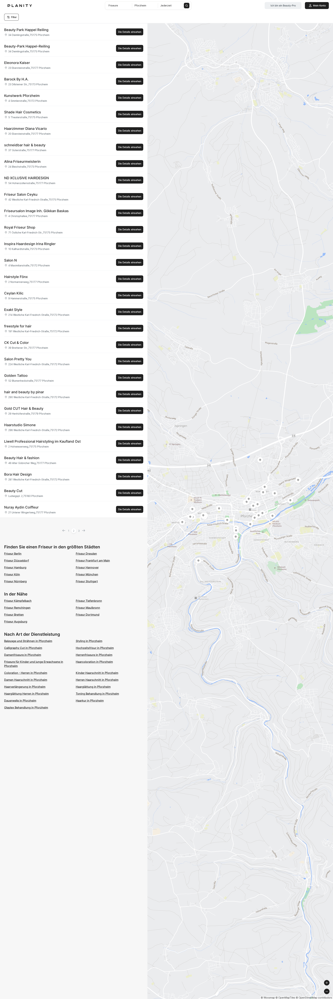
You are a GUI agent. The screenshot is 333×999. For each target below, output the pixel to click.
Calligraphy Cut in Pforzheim (23, 648)
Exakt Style (13, 310)
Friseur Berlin (13, 553)
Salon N (10, 260)
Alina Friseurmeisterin (22, 161)
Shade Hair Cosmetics (22, 112)
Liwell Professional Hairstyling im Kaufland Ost (42, 441)
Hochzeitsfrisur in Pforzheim (95, 648)
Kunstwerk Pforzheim (22, 96)
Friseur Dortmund (87, 614)
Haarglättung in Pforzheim (93, 686)
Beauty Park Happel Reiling (26, 30)
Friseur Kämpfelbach (18, 600)
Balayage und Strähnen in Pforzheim (28, 641)
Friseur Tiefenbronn (89, 600)
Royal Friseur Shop (19, 227)
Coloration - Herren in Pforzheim (25, 673)
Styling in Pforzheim (89, 641)
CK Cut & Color (16, 343)
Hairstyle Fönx (16, 277)
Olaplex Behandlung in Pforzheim (26, 707)
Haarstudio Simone (20, 425)
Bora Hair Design (18, 474)
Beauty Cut (13, 491)
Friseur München (87, 574)
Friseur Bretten (14, 614)
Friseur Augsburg (15, 621)
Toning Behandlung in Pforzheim (97, 693)
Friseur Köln (12, 574)
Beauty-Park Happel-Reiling (27, 46)
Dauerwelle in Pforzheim (20, 700)
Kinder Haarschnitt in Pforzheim (97, 673)
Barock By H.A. (16, 79)
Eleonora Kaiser (17, 63)
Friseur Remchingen (17, 607)
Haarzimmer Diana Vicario (25, 129)
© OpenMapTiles (285, 997)
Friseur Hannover (87, 567)
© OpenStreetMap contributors (314, 997)
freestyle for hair (18, 326)
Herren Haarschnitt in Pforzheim (97, 679)
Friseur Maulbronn (88, 607)
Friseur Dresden (86, 553)
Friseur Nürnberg (15, 581)
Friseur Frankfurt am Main (93, 560)
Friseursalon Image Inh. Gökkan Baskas (36, 211)
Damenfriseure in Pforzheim (22, 655)
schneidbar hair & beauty (24, 145)
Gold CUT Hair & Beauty (23, 408)
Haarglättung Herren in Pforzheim (26, 693)
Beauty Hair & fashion (21, 458)
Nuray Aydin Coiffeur (21, 507)
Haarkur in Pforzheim (90, 700)
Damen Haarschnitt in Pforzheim (25, 679)
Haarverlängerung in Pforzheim (24, 686)
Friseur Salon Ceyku (20, 194)
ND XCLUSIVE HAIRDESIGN (26, 178)
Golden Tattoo (16, 375)
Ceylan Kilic (13, 293)
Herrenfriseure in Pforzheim (94, 655)
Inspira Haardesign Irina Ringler (30, 244)
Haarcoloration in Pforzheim (94, 661)
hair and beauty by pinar (24, 392)
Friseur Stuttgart (87, 581)
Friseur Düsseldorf (16, 560)
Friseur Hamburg (15, 567)
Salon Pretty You (17, 359)
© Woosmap (268, 997)
